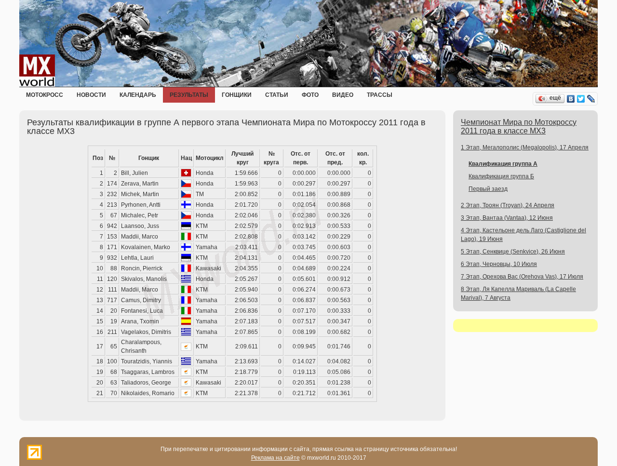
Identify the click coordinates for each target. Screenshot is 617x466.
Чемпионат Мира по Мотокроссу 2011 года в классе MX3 (519, 126)
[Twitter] (581, 99)
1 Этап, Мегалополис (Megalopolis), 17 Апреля (525, 147)
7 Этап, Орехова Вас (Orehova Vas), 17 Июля (522, 276)
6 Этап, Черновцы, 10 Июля (499, 264)
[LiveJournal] (591, 99)
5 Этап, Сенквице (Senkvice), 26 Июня (513, 251)
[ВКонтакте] (571, 99)
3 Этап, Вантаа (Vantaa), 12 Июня (507, 217)
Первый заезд (488, 189)
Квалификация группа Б (501, 176)
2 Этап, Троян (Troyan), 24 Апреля (507, 205)
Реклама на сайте (275, 457)
